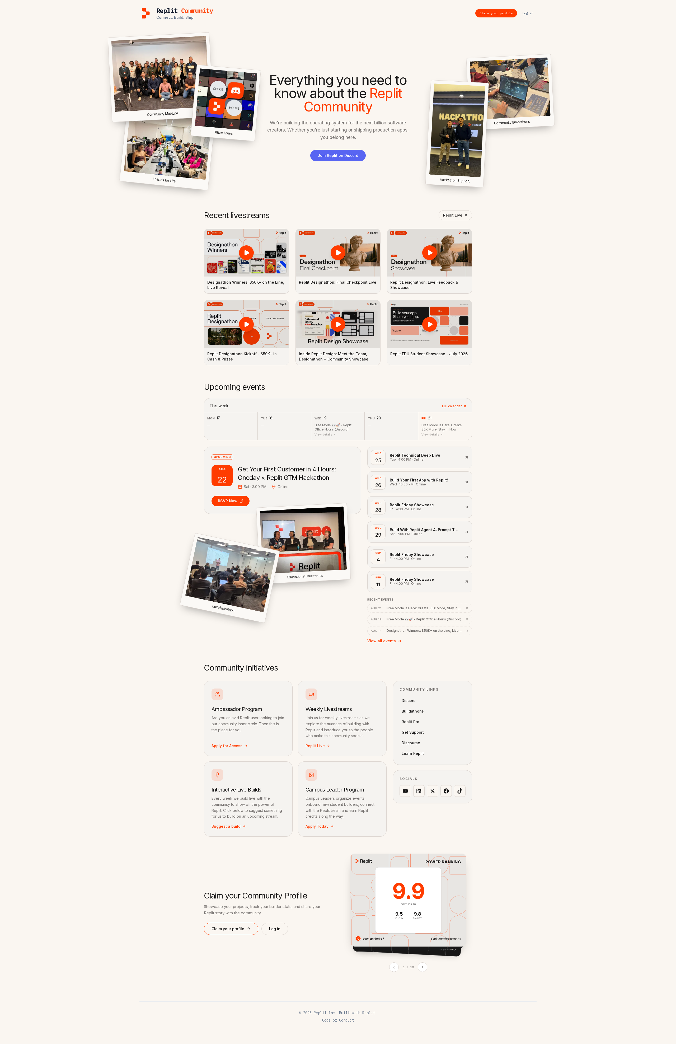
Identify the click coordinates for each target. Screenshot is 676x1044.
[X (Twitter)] (432, 791)
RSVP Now (227, 501)
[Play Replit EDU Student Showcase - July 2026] (429, 324)
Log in (274, 928)
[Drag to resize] (553, 124)
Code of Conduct (338, 1020)
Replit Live (452, 215)
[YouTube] (405, 791)
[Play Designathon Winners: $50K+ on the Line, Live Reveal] (246, 253)
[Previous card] (394, 967)
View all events (381, 641)
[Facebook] (446, 791)
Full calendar (452, 406)
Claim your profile (228, 928)
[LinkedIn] (419, 791)
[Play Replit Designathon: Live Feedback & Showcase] (429, 253)
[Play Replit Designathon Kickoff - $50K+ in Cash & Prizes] (246, 324)
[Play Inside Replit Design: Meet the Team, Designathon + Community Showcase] (338, 324)
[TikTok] (460, 791)
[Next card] (422, 967)
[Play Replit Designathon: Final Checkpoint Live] (338, 253)
